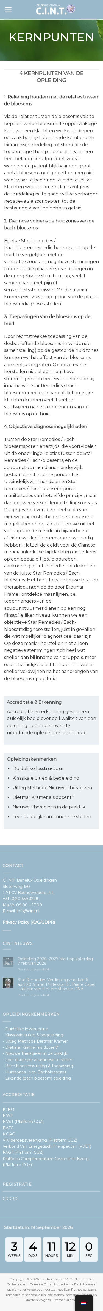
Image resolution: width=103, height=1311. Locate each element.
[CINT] (55, 9)
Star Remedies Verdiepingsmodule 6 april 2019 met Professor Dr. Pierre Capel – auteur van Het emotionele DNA (56, 984)
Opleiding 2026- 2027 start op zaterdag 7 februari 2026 (55, 961)
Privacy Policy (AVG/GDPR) (29, 922)
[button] (8, 9)
